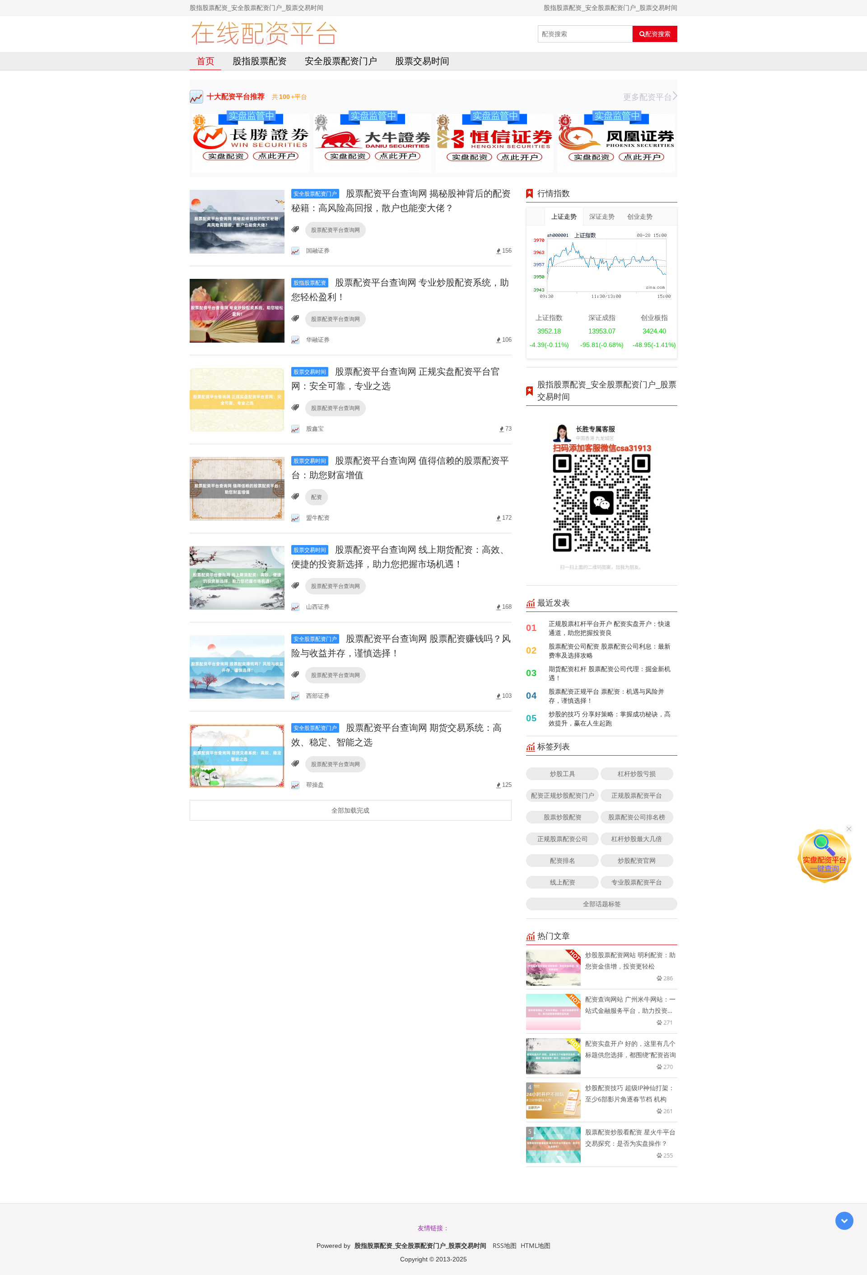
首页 (205, 61)
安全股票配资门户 (341, 61)
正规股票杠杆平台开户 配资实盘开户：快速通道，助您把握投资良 (610, 628)
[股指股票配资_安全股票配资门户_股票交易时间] (264, 34)
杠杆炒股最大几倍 (636, 838)
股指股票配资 (260, 61)
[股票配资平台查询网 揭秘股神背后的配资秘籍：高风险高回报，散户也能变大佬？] (237, 220)
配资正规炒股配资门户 (562, 795)
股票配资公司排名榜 (636, 817)
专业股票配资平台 (636, 882)
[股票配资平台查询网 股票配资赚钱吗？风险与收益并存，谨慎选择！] (237, 666)
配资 (316, 497)
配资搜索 (658, 34)
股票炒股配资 (563, 817)
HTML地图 (535, 1245)
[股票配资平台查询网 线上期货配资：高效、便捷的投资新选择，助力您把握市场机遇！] (237, 577)
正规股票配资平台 (636, 795)
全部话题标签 (602, 903)
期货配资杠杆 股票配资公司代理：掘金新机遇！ (610, 673)
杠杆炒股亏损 (637, 773)
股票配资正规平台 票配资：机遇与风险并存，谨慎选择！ (606, 696)
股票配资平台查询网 (335, 230)
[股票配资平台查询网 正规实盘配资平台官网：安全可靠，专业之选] (237, 399)
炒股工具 (562, 773)
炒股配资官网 (637, 860)
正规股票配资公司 (562, 838)
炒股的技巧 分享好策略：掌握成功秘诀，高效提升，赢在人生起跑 (610, 718)
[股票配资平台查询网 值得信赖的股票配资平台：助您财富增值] (237, 488)
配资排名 (562, 860)
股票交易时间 (422, 61)
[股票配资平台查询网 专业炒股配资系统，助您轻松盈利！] (237, 310)
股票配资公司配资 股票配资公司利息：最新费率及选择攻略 (610, 650)
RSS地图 (505, 1245)
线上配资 (562, 882)
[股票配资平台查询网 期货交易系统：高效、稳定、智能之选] (237, 755)
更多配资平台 (647, 96)
